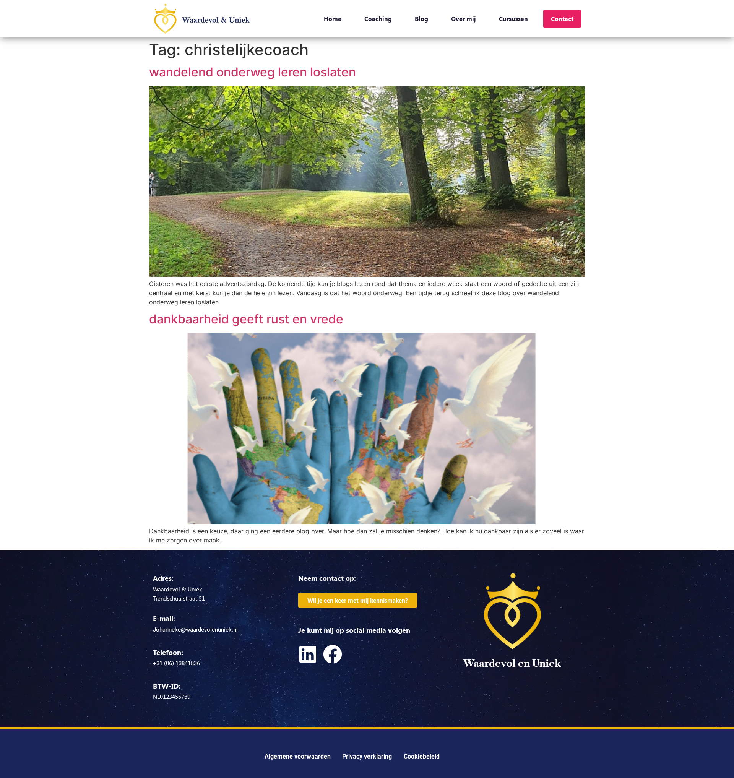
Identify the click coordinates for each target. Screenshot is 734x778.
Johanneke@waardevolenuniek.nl (195, 629)
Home (332, 19)
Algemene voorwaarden (298, 756)
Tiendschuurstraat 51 (179, 598)
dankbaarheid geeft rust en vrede (246, 319)
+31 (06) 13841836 (176, 663)
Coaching (378, 19)
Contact (562, 19)
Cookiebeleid (422, 756)
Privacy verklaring (367, 756)
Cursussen (513, 19)
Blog (421, 19)
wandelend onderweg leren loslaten (252, 72)
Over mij (463, 19)
